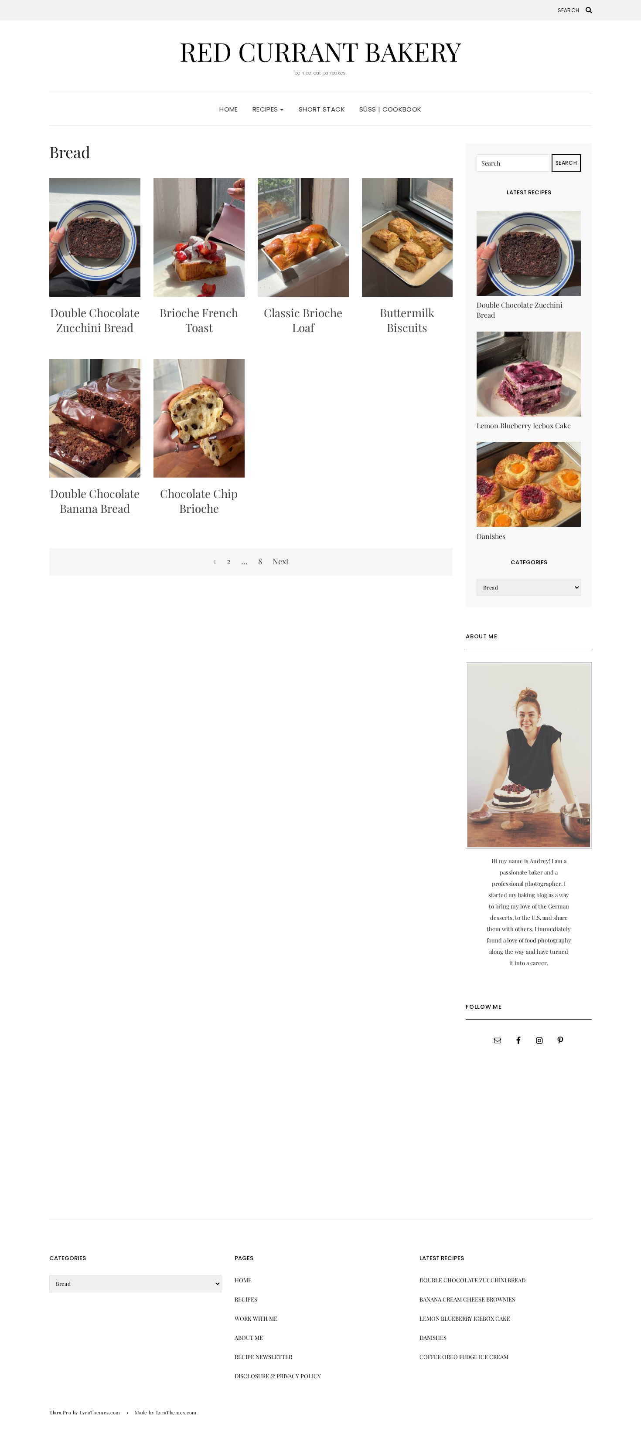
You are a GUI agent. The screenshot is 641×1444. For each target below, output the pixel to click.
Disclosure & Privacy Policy (278, 1376)
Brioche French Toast (199, 320)
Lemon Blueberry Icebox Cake (464, 1318)
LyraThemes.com (176, 1412)
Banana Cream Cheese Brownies (467, 1299)
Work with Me (256, 1318)
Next (281, 561)
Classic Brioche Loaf (303, 320)
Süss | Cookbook (390, 109)
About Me (249, 1337)
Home (228, 109)
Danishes (433, 1337)
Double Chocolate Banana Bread (95, 501)
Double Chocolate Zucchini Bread (95, 320)
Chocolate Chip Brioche (199, 501)
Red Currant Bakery (320, 51)
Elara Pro (60, 1412)
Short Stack (322, 109)
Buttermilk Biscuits (407, 320)
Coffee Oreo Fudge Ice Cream (463, 1356)
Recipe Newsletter (263, 1356)
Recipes (266, 109)
